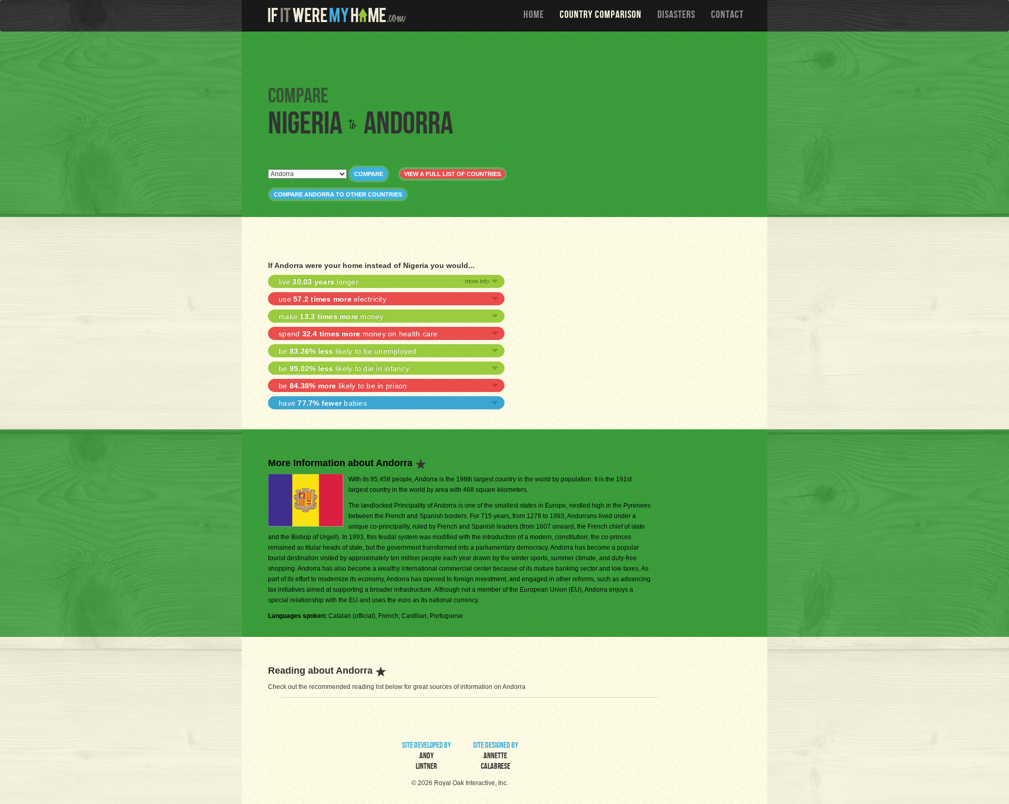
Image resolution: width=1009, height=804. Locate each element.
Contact (727, 16)
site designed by (495, 756)
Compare (368, 174)
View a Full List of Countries (452, 174)
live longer (318, 281)
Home (533, 16)
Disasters (676, 16)
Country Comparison (601, 16)
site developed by (426, 756)
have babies (323, 403)
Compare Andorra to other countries (338, 194)
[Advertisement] (507, 57)
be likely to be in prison (343, 386)
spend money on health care (358, 333)
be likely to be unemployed (348, 351)
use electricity (332, 299)
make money (331, 316)
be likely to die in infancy (344, 368)
